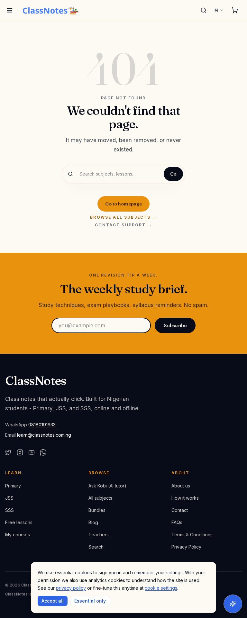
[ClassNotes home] (51, 10)
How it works (185, 498)
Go (173, 174)
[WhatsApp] (43, 452)
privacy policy (71, 588)
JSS (9, 498)
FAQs (176, 522)
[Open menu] (10, 10)
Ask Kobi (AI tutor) (107, 485)
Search (96, 547)
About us (180, 485)
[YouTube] (31, 452)
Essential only (90, 601)
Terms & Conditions (192, 534)
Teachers (98, 534)
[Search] (204, 10)
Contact (179, 510)
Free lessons (18, 522)
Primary (13, 485)
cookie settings (161, 588)
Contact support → (123, 225)
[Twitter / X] (8, 452)
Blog (93, 522)
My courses (17, 534)
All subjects (100, 498)
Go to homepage (123, 204)
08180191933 (42, 424)
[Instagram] (20, 452)
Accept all (52, 601)
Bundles (96, 510)
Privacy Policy (186, 547)
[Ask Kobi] (233, 604)
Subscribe (175, 325)
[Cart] (235, 10)
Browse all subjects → (123, 217)
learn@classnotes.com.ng (44, 435)
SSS (9, 510)
